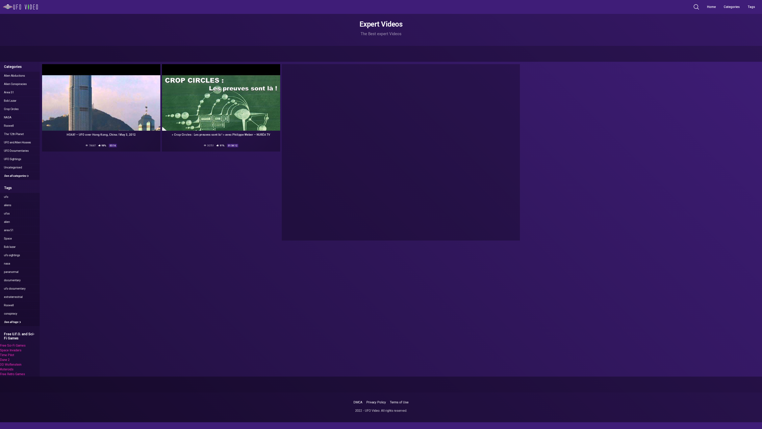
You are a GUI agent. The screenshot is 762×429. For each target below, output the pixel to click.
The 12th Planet (14, 134)
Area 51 (9, 92)
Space (8, 238)
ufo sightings (12, 255)
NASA (8, 117)
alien (7, 221)
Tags (751, 7)
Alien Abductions (14, 75)
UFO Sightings (12, 159)
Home (711, 7)
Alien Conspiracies (15, 84)
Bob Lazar (10, 100)
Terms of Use (399, 402)
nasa (7, 263)
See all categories (15, 175)
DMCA (357, 402)
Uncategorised (13, 167)
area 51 (8, 230)
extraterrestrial (13, 297)
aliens (7, 205)
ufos (7, 213)
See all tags (11, 322)
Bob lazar (10, 246)
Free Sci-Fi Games (13, 345)
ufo (6, 196)
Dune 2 (5, 360)
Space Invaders (10, 350)
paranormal (11, 271)
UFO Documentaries (16, 150)
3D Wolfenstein (10, 364)
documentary (12, 280)
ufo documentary (15, 288)
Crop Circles (11, 109)
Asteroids (6, 369)
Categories (732, 7)
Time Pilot (7, 355)
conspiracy (10, 313)
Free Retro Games (12, 374)
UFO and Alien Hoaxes (17, 142)
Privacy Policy (376, 402)
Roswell (8, 125)
